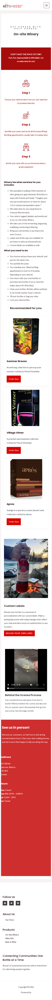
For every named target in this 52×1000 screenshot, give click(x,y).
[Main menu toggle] (46, 5)
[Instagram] (5, 903)
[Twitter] (11, 903)
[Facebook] (18, 903)
